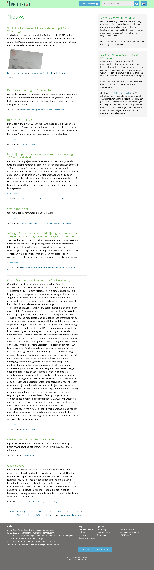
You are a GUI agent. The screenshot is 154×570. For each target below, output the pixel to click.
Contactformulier (126, 529)
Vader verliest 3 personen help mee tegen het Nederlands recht (42, 199)
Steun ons (101, 535)
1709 (48, 511)
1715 (38, 514)
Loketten (82, 535)
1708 (38, 511)
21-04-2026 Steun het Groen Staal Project (26, 538)
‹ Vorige (22, 511)
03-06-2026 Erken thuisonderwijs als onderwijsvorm (30, 532)
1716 (48, 514)
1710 (59, 511)
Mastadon (37, 73)
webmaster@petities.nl (129, 532)
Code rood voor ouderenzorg (30, 144)
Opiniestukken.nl (121, 93)
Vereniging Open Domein (77, 560)
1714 (28, 514)
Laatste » (76, 514)
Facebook (47, 73)
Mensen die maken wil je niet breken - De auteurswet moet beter (42, 110)
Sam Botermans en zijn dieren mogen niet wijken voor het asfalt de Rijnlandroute (48, 223)
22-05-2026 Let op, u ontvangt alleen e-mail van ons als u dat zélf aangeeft (40, 535)
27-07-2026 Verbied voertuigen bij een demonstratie (30, 530)
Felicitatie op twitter (17, 73)
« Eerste (14, 511)
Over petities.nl (103, 532)
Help (80, 526)
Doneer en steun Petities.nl (95, 549)
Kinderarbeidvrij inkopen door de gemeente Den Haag (39, 502)
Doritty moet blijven (27, 455)
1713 (17, 514)
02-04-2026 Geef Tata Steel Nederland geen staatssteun (32, 541)
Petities (81, 532)
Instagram (61, 73)
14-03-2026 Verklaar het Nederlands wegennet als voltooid (33, 544)
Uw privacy (101, 529)
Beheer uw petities (86, 538)
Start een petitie (85, 529)
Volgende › (66, 514)
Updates (100, 526)
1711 (69, 511)
